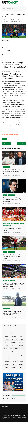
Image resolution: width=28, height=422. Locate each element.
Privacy (3, 409)
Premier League (13, 21)
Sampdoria (21, 358)
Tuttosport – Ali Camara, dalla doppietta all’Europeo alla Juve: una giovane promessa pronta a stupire (13, 171)
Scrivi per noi (5, 406)
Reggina (21, 355)
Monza (22, 348)
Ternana (6, 364)
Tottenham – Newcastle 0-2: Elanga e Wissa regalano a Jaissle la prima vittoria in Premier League (13, 284)
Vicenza (21, 367)
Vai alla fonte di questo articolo (10, 134)
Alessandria (7, 330)
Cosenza (6, 339)
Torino (14, 364)
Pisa (6, 355)
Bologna (14, 333)
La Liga (17, 223)
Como (21, 336)
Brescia (21, 333)
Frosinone (21, 342)
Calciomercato (6, 21)
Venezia (6, 367)
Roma (6, 358)
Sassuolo (7, 361)
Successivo (21, 143)
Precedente (6, 143)
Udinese (21, 364)
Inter (5, 138)
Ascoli (14, 330)
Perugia (21, 351)
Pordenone (13, 355)
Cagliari (6, 336)
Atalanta (21, 330)
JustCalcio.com (6, 19)
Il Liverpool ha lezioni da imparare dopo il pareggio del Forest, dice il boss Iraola (13, 199)
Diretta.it (14, 398)
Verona (13, 367)
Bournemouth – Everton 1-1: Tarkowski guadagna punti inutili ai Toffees (13, 256)
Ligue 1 (22, 223)
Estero (5, 195)
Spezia (21, 361)
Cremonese (14, 339)
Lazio (5, 348)
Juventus (21, 345)
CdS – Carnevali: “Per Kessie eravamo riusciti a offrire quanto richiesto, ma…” (12, 313)
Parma (13, 351)
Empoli (6, 342)
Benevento (7, 333)
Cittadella (14, 336)
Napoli (6, 351)
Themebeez (22, 418)
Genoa (6, 345)
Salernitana (12, 358)
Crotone (22, 339)
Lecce (11, 348)
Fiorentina (13, 342)
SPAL (14, 361)
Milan (16, 348)
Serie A (18, 21)
